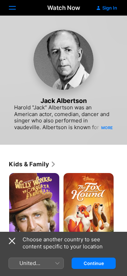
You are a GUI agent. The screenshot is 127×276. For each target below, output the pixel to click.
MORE (107, 127)
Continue (94, 263)
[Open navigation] (16, 8)
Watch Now (63, 7)
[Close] (12, 241)
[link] (32, 164)
